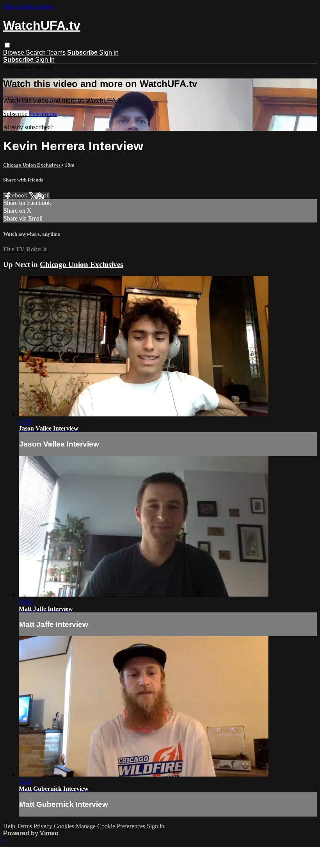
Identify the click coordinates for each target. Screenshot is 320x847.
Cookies (65, 826)
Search (36, 52)
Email (42, 195)
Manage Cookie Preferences (111, 826)
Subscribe (16, 113)
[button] (7, 45)
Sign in (109, 52)
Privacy (44, 826)
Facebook (16, 195)
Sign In (45, 59)
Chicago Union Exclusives (32, 165)
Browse (14, 52)
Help (10, 826)
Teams (56, 52)
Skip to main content (28, 6)
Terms (25, 826)
